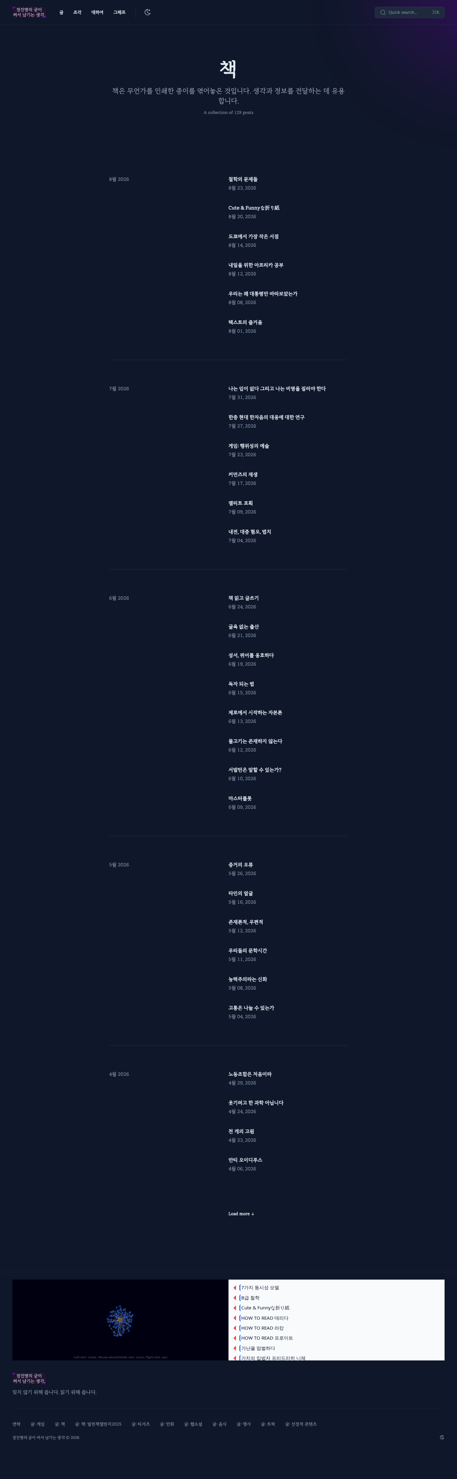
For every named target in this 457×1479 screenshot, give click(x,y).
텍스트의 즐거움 (245, 322)
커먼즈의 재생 (243, 474)
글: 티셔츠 (141, 1424)
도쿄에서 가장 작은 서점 (253, 236)
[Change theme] (147, 12)
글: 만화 (167, 1424)
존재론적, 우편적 (245, 922)
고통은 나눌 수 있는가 (251, 1008)
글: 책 (60, 1424)
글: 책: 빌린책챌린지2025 (98, 1424)
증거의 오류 (240, 865)
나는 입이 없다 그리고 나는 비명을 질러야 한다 (277, 389)
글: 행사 (244, 1424)
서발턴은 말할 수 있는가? (255, 770)
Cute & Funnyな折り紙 (253, 208)
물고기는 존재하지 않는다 (255, 741)
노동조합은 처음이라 (250, 1074)
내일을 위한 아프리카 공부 (256, 265)
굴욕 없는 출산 (243, 627)
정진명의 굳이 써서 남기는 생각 (38, 1437)
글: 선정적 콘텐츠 (301, 1424)
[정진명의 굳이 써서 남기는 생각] (29, 12)
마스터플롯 (240, 798)
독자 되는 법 (241, 684)
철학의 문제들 (243, 179)
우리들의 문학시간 (247, 951)
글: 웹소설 (193, 1424)
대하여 (97, 12)
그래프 (119, 12)
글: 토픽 (268, 1424)
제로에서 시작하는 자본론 (255, 712)
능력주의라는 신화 (247, 979)
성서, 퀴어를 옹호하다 (251, 655)
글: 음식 (219, 1424)
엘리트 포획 (240, 503)
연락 (16, 1424)
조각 (77, 12)
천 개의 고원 (241, 1131)
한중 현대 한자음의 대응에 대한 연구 (266, 417)
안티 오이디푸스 (245, 1160)
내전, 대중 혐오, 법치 (249, 532)
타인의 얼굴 (240, 893)
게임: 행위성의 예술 (248, 446)
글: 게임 (37, 1424)
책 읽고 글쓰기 (243, 598)
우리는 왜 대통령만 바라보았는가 (263, 294)
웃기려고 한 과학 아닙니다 (256, 1103)
